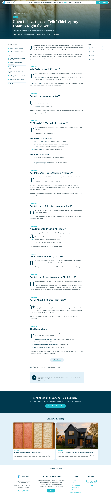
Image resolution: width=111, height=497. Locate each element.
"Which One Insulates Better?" (17, 51)
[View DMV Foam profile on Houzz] (91, 481)
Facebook (92, 51)
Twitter (91, 55)
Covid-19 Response (75, 492)
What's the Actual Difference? (17, 48)
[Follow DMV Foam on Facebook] (87, 481)
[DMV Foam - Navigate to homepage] (8, 2)
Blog (65, 2)
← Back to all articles (55, 468)
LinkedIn (92, 47)
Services (37, 2)
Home (30, 2)
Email (91, 59)
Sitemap (91, 485)
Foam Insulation (46, 2)
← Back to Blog (57, 360)
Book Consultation (75, 2)
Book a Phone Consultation (55, 406)
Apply (51, 490)
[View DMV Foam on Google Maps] (95, 481)
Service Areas (58, 2)
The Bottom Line (14, 83)
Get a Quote (75, 490)
